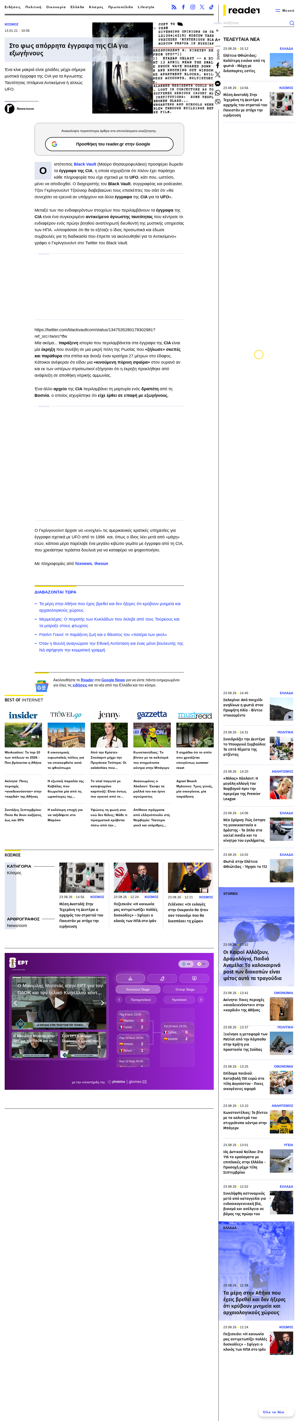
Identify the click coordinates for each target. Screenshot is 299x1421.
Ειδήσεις (13, 7)
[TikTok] (211, 7)
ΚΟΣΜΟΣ (11, 24)
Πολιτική (33, 7)
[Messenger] (218, 83)
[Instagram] (192, 7)
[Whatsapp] (218, 93)
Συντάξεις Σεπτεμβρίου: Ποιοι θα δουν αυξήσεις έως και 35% (23, 815)
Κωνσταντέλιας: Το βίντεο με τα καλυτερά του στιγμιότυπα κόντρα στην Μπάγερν (151, 760)
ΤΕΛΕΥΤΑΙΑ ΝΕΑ (241, 39)
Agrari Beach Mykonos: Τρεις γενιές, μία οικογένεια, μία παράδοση (194, 788)
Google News (113, 680)
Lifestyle (146, 7)
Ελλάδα (77, 7)
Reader (87, 680)
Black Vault (85, 164)
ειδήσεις (80, 685)
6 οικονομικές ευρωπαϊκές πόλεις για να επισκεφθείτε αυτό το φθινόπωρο (66, 760)
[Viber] (218, 102)
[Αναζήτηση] (292, 23)
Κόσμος (96, 7)
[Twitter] (202, 7)
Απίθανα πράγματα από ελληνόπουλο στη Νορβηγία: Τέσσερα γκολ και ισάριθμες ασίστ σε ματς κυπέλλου (151, 818)
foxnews (83, 563)
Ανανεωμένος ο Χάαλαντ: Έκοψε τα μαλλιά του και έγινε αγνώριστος (149, 788)
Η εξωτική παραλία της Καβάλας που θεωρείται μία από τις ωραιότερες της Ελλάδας (66, 789)
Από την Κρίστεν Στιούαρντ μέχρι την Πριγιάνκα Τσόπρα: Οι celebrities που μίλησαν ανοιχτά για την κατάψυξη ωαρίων (108, 760)
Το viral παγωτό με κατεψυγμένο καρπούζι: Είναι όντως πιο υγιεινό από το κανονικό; (108, 789)
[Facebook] (183, 7)
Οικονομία (56, 7)
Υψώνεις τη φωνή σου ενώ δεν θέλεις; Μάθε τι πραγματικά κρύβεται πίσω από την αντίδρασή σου (109, 818)
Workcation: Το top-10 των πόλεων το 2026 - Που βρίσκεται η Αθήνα (23, 757)
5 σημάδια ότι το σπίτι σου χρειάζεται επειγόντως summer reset (194, 760)
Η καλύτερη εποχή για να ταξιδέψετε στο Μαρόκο (65, 815)
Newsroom (17, 925)
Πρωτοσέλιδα (120, 7)
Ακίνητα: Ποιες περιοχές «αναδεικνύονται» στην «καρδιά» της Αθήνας (23, 788)
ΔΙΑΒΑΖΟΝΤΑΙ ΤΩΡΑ (56, 592)
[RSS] (174, 7)
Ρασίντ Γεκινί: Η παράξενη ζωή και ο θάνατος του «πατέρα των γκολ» (103, 634)
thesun (101, 563)
